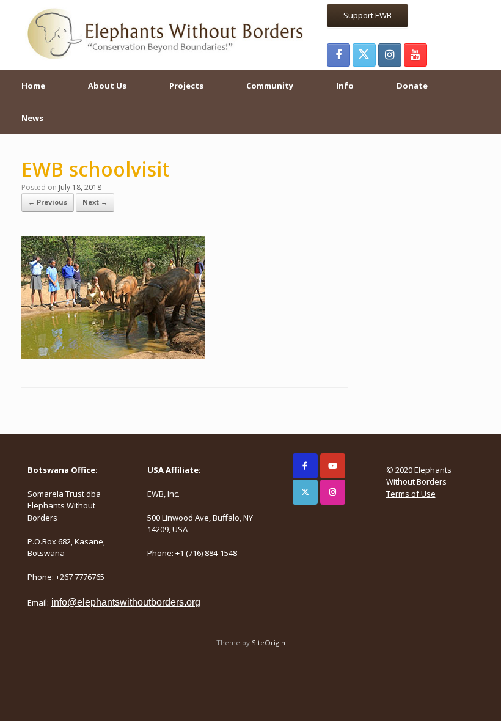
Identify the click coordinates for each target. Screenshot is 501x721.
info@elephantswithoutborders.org (125, 602)
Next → (95, 202)
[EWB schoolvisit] (113, 355)
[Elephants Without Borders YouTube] (415, 55)
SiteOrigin (268, 642)
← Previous (47, 202)
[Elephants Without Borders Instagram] (389, 55)
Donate (412, 85)
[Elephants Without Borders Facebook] (338, 55)
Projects (186, 85)
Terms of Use (411, 493)
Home (33, 85)
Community (269, 85)
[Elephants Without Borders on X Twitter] (305, 492)
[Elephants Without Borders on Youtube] (332, 465)
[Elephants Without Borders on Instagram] (332, 492)
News (32, 117)
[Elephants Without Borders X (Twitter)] (364, 55)
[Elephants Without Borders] (166, 32)
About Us (107, 85)
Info (345, 85)
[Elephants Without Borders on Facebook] (305, 465)
